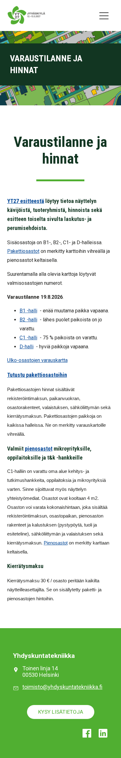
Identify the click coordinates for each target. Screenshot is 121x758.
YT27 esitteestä (25, 201)
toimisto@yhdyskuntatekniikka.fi (62, 687)
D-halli (27, 347)
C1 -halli (28, 338)
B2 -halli (28, 320)
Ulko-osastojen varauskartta (37, 360)
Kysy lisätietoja (60, 712)
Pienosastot (56, 542)
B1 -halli (28, 311)
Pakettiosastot (23, 251)
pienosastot (38, 448)
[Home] (20, 15)
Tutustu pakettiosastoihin (37, 375)
